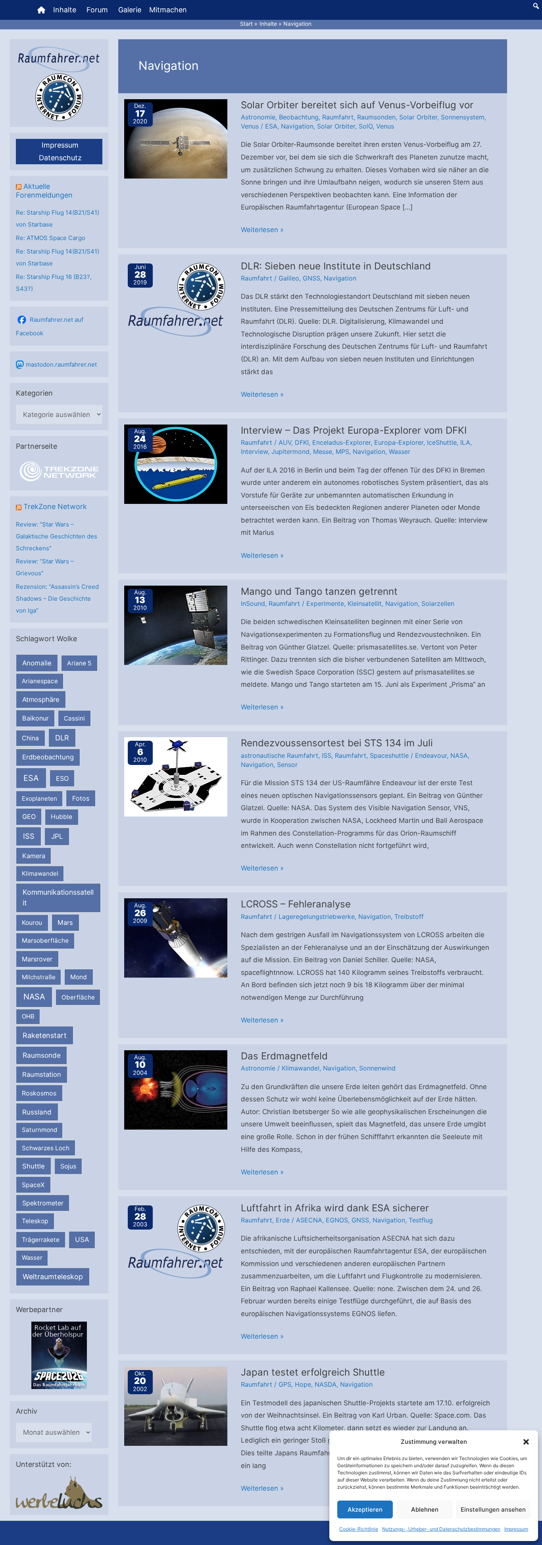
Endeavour (431, 755)
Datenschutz (60, 158)
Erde (283, 1220)
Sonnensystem (462, 117)
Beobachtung (299, 117)
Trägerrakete (41, 1239)
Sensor (287, 765)
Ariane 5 (79, 663)
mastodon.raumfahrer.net (61, 364)
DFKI (302, 442)
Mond (78, 977)
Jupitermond (290, 451)
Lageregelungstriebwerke (317, 916)
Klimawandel (40, 873)
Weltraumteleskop (53, 1276)
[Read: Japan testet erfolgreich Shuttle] (175, 1406)
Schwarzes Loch (45, 1148)
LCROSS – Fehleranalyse (296, 904)
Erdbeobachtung (48, 757)
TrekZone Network (55, 506)
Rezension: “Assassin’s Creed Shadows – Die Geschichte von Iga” (57, 598)
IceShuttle (442, 442)
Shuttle (33, 1166)
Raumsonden (376, 117)
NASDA (325, 1384)
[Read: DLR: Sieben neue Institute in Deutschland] (175, 299)
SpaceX (33, 1185)
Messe (322, 451)
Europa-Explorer (398, 442)
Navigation (297, 126)
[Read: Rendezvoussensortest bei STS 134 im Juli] (175, 776)
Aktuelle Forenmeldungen (44, 190)
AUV (285, 442)
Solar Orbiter (418, 117)
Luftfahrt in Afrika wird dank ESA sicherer (335, 1208)
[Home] (41, 10)
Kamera (33, 856)
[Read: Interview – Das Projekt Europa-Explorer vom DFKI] (175, 463)
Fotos (81, 798)
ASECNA (309, 1220)
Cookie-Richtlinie (358, 1529)
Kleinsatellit (365, 603)
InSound (253, 603)
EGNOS (337, 1220)
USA (82, 1239)
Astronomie (258, 117)
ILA (465, 442)
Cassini (74, 718)
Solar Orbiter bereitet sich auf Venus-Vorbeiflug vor (357, 105)
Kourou (32, 922)
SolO (366, 126)
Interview (254, 451)
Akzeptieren (365, 1509)
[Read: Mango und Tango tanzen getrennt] (175, 624)
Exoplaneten (39, 798)
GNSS (311, 278)
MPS (342, 451)
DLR (62, 737)
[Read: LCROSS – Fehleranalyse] (175, 938)
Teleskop (35, 1221)
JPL (57, 836)
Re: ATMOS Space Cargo (50, 238)
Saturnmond (39, 1130)
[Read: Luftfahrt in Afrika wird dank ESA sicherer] (175, 1241)
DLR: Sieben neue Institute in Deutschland (336, 266)
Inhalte (64, 10)
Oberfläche (78, 997)
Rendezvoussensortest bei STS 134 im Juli (337, 743)
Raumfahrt (338, 117)
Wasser (32, 1257)
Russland (37, 1112)
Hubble (61, 817)
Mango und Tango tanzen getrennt (319, 591)
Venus (250, 126)
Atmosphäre (41, 699)
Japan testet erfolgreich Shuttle (313, 1372)
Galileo (289, 278)
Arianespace (40, 681)
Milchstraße (39, 977)
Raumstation (41, 1074)
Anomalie (37, 663)
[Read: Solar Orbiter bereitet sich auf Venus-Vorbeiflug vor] (175, 138)
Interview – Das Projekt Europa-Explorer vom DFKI (354, 430)
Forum (97, 10)
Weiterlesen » (262, 230)
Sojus (68, 1166)
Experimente (325, 603)
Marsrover (37, 959)
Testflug (421, 1220)
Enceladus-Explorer (341, 442)
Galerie (129, 10)
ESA (31, 778)
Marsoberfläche (45, 940)
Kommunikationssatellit (58, 897)
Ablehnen (424, 1509)
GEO (29, 817)
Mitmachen (168, 10)
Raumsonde (42, 1055)
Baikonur (35, 718)
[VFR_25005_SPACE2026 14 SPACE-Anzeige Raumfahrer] (59, 1355)
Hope (303, 1384)
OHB (28, 1016)
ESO (62, 778)
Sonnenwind (377, 1068)
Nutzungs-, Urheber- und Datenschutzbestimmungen (441, 1529)
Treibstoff (409, 916)
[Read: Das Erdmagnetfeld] (175, 1089)
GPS (285, 1384)
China (30, 738)
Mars (65, 922)
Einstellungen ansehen (493, 1509)
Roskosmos (39, 1093)
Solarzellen (437, 603)
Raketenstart (45, 1035)
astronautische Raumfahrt (279, 755)
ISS (29, 836)
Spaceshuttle (389, 755)
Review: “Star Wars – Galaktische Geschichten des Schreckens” (56, 536)
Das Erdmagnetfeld (284, 1056)
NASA (34, 996)
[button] (526, 1442)
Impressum (516, 1529)
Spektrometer (42, 1203)
